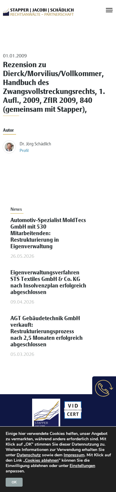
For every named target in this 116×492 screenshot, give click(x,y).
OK (14, 482)
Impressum (74, 455)
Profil (24, 151)
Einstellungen (82, 466)
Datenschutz (29, 455)
